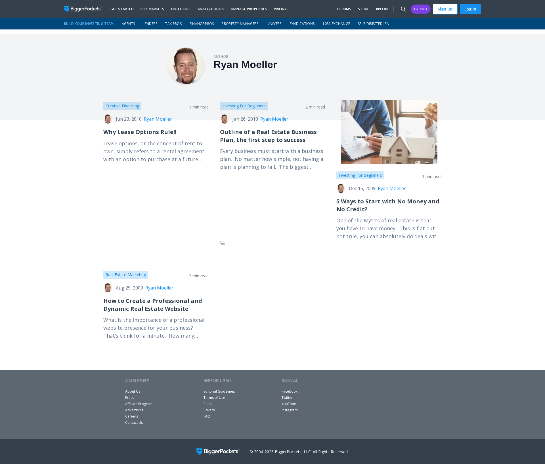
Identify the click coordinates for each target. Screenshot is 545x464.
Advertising (134, 410)
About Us (132, 391)
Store (363, 9)
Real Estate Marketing (126, 274)
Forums (344, 9)
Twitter (287, 397)
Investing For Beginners (244, 105)
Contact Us (134, 422)
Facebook (289, 391)
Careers (131, 416)
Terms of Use (214, 397)
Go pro (420, 9)
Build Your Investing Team (89, 23)
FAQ (207, 416)
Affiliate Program (138, 403)
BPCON (382, 9)
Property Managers (240, 23)
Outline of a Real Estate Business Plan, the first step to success (268, 136)
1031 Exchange (336, 23)
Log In (470, 9)
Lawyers (274, 23)
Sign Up (445, 9)
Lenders (150, 23)
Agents (128, 23)
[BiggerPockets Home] (85, 9)
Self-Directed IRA (373, 23)
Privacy (209, 410)
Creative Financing (122, 105)
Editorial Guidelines (219, 391)
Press (129, 397)
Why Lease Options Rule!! (139, 132)
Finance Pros (202, 23)
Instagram (290, 410)
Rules (208, 403)
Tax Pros (173, 23)
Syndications (302, 23)
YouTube (289, 403)
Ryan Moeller (158, 119)
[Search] (403, 9)
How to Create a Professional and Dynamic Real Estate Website (152, 304)
